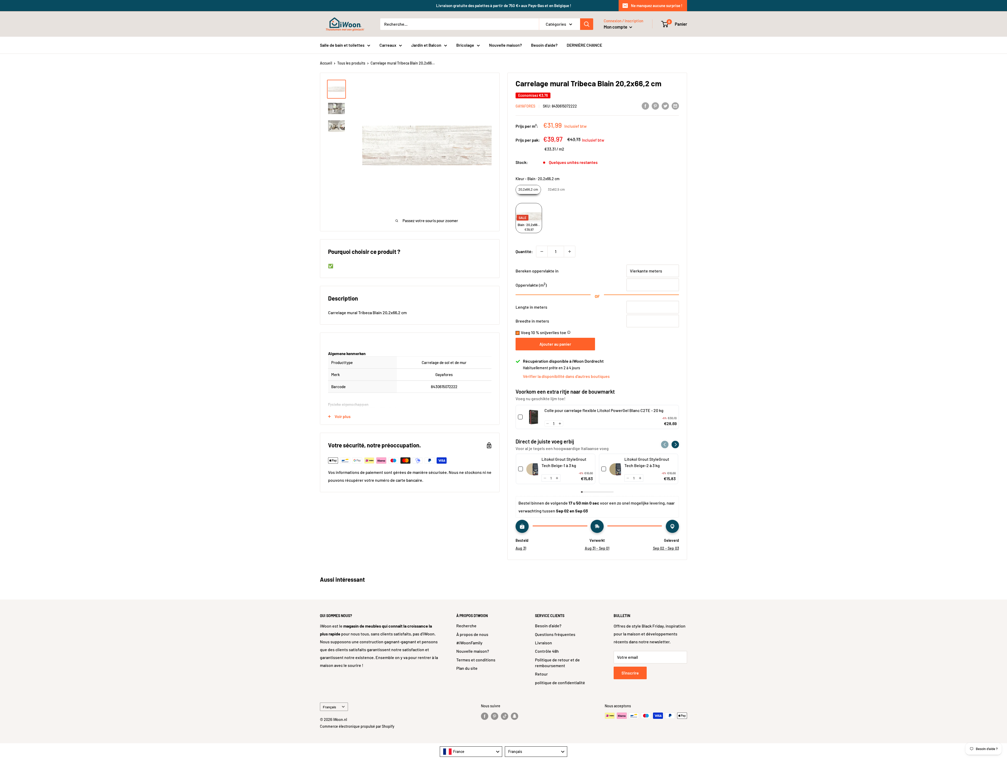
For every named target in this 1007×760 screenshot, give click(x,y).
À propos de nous (472, 634)
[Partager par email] (675, 105)
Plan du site (467, 668)
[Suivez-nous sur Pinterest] (494, 716)
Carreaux (387, 44)
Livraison (543, 642)
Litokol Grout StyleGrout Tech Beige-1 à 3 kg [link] (564, 462)
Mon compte (616, 26)
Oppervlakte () (531, 284)
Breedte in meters (532, 320)
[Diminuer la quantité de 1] (541, 251)
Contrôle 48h (547, 651)
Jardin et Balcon (426, 44)
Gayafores (525, 106)
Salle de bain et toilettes (342, 44)
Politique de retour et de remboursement (557, 662)
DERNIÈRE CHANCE (584, 44)
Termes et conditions (475, 659)
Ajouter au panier (555, 343)
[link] (533, 417)
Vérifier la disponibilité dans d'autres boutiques (566, 376)
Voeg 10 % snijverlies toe (546, 332)
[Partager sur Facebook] (645, 105)
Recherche (466, 625)
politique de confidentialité (560, 682)
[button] (548, 423)
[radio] (528, 189)
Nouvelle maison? (505, 44)
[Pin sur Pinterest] (655, 105)
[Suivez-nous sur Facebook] (484, 716)
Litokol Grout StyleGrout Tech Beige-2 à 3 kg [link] (646, 462)
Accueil (326, 63)
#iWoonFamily (469, 642)
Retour (541, 673)
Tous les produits (351, 63)
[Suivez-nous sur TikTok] (504, 716)
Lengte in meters (531, 306)
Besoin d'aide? (544, 44)
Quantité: (524, 251)
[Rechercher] (586, 24)
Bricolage (465, 44)
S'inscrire (630, 672)
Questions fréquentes (555, 634)
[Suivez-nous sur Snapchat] (514, 716)
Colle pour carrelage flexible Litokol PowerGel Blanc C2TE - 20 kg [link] (603, 410)
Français (329, 707)
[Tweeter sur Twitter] (665, 105)
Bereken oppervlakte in (537, 270)
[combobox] (471, 751)
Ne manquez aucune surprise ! (656, 5)
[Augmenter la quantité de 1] (569, 251)
